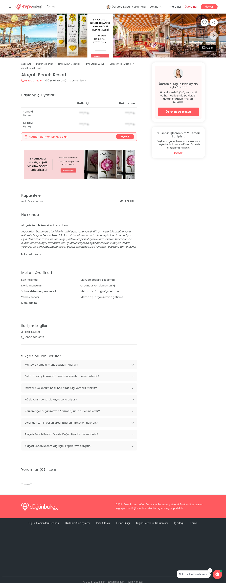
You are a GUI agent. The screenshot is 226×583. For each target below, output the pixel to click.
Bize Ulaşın (103, 523)
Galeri (209, 48)
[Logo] (29, 7)
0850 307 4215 (33, 80)
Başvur (178, 153)
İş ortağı (178, 523)
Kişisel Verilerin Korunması (152, 523)
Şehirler (155, 7)
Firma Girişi (173, 7)
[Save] (204, 22)
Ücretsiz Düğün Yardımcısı (129, 7)
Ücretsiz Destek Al (178, 112)
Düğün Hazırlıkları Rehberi (43, 523)
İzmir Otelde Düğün (95, 63)
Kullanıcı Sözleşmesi (77, 523)
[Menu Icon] (10, 6)
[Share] (214, 22)
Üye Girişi (191, 7)
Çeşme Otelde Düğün (120, 63)
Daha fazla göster (31, 254)
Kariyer (194, 523)
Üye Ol (209, 6)
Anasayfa (26, 63)
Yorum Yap (28, 484)
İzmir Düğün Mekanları (69, 63)
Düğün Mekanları (44, 63)
